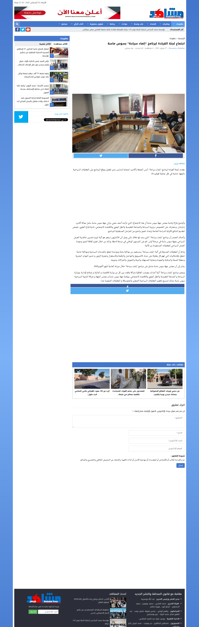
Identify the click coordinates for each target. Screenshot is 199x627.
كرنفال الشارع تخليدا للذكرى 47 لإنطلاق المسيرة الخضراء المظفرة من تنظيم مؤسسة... (33, 52)
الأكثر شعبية (45, 44)
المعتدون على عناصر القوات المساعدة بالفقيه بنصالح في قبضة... (128, 392)
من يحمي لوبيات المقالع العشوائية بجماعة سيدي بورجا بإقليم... (164, 392)
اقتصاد (153, 24)
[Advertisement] (128, 71)
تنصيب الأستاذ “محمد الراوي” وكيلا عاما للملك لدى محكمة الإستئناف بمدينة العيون (33, 89)
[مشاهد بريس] (152, 13)
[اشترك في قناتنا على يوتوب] (28, 30)
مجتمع (64, 24)
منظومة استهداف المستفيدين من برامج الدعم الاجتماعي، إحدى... (93, 611)
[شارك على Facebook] (155, 155)
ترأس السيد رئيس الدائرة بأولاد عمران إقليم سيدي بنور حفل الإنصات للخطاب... (33, 62)
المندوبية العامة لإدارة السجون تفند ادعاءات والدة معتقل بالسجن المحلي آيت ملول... (33, 101)
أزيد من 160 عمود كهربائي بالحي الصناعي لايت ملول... (92, 392)
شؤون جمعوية (96, 24)
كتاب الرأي (78, 24)
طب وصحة (138, 24)
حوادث (124, 24)
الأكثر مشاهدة (60, 44)
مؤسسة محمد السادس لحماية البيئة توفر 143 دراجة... (91, 622)
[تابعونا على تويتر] (22, 30)
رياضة (112, 24)
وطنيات (166, 24)
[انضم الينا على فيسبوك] (17, 30)
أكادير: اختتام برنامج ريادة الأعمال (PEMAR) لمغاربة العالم (91, 600)
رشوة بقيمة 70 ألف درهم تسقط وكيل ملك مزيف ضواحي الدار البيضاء (33, 75)
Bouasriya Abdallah (177, 48)
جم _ (163, 29)
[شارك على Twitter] (101, 155)
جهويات (179, 24)
